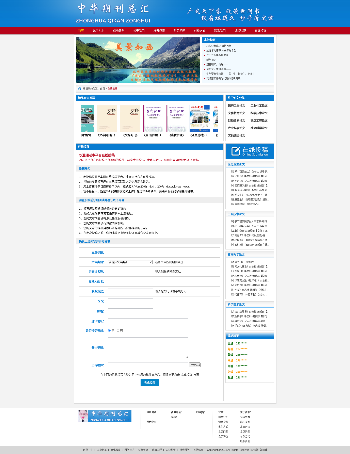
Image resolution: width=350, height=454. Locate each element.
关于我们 (139, 30)
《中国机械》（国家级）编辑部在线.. (249, 244)
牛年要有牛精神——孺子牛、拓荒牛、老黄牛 (230, 73)
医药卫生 (88, 450)
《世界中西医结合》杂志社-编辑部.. (249, 171)
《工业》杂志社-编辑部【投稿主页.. (249, 230)
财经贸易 (143, 450)
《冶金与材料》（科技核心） (245, 204)
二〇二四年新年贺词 (217, 55)
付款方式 (199, 30)
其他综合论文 (236, 135)
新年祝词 (211, 60)
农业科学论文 (236, 128)
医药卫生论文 (236, 105)
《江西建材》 (217, 135)
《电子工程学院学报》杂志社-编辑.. (249, 221)
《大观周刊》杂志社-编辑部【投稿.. (249, 271)
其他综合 (198, 450)
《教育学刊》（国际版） (242, 262)
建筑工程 (157, 450)
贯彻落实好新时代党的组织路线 (223, 78)
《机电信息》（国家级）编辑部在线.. (249, 240)
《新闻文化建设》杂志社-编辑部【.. (249, 266)
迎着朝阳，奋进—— (217, 64)
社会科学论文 (259, 128)
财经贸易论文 (236, 120)
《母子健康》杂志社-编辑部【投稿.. (249, 176)
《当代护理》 (171, 135)
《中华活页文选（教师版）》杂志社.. (249, 280)
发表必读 (159, 30)
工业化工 (102, 450)
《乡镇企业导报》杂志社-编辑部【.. (249, 311)
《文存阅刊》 (125, 135)
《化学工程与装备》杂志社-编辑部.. (249, 226)
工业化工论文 (259, 105)
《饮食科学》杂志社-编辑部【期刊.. (249, 316)
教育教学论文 (236, 254)
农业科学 (171, 450)
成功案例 (118, 30)
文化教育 (116, 450)
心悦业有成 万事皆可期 (218, 46)
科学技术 (129, 450)
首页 (81, 30)
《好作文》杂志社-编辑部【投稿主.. (249, 290)
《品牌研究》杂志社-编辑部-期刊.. (248, 321)
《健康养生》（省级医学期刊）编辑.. (249, 199)
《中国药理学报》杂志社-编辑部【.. (249, 185)
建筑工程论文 (259, 120)
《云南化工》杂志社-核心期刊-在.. (248, 235)
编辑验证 (240, 30)
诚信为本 (98, 30)
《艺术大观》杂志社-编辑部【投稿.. (249, 276)
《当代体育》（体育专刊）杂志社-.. (248, 294)
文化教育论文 (236, 113)
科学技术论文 (259, 113)
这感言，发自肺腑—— (218, 69)
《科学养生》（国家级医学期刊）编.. (249, 195)
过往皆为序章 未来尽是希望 (221, 50)
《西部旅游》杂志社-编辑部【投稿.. (249, 285)
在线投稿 (260, 30)
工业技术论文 (236, 214)
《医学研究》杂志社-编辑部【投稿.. (249, 181)
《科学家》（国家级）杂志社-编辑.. (248, 325)
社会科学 (184, 450)
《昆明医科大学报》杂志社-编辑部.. (249, 190)
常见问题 (179, 30)
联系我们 (220, 30)
